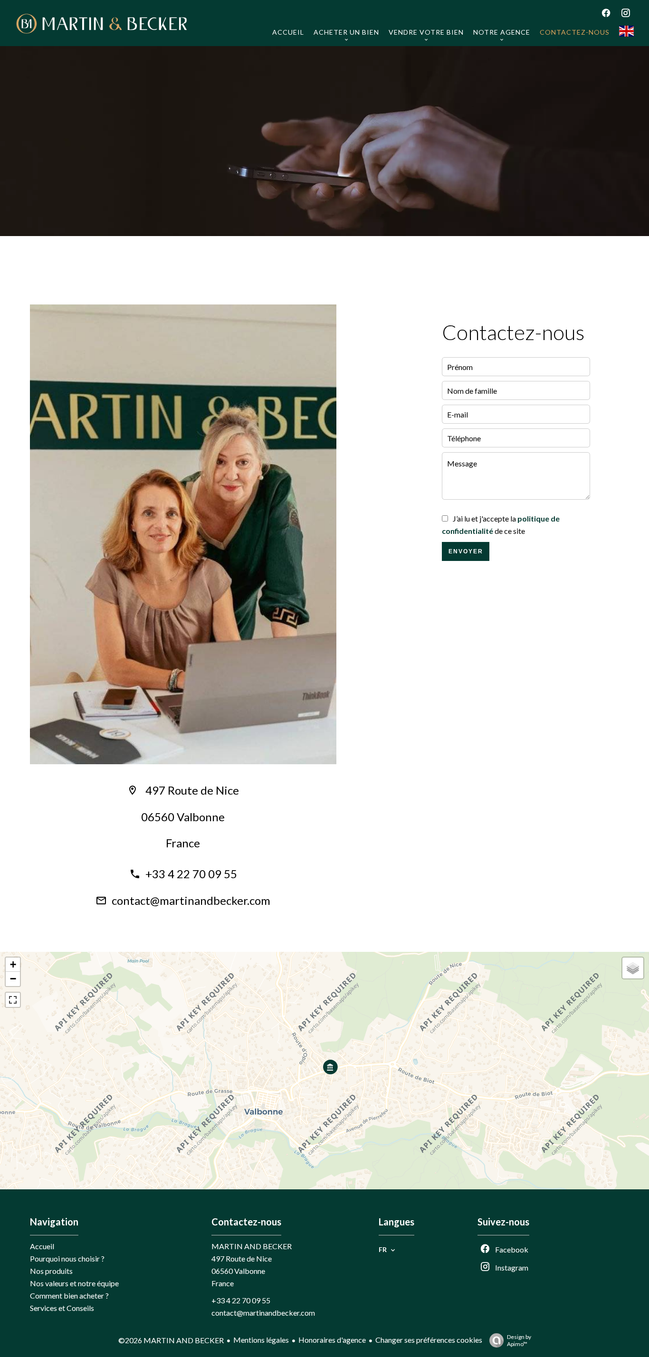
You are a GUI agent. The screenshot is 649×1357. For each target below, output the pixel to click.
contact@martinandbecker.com (191, 900)
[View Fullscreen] (13, 1000)
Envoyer (466, 551)
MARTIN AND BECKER (251, 1246)
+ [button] (13, 964)
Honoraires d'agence (332, 1339)
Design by (519, 1340)
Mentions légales (261, 1339)
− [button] (13, 979)
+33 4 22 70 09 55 (191, 874)
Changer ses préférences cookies (428, 1339)
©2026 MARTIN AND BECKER (171, 1340)
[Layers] (632, 968)
